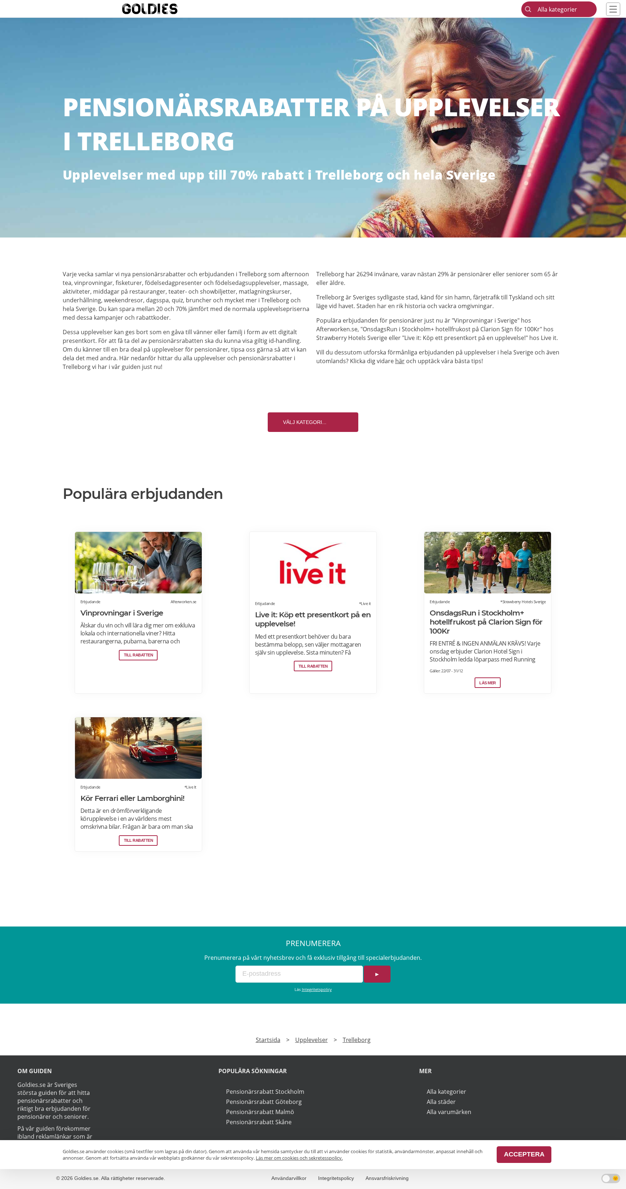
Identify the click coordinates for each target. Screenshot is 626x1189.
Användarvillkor (288, 1178)
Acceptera (524, 1154)
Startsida (268, 1040)
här (400, 361)
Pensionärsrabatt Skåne (259, 1122)
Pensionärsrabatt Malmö (260, 1112)
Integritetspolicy (317, 989)
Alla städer (441, 1102)
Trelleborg (357, 1040)
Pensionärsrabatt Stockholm (265, 1092)
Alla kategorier (446, 1092)
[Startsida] (161, 8)
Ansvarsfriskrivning (387, 1178)
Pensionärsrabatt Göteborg (264, 1102)
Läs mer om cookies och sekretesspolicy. (299, 1158)
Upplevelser (311, 1040)
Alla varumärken (449, 1112)
